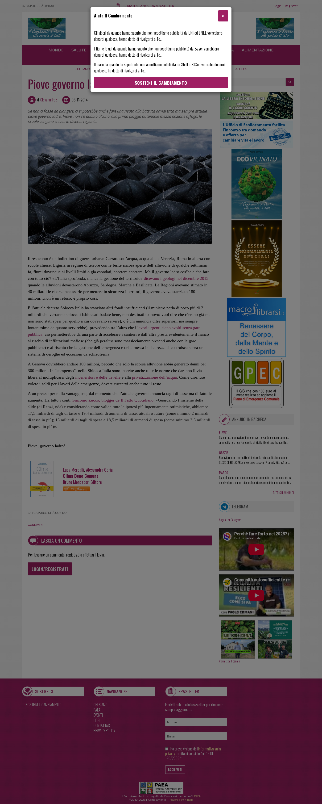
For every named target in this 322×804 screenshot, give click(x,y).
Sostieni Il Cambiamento (161, 83)
